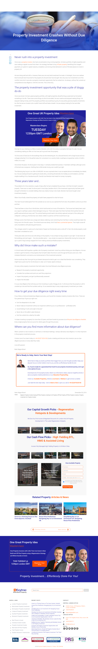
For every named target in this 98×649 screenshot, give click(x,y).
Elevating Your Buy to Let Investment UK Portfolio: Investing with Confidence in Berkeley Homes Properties (46, 613)
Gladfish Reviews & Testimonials (21, 632)
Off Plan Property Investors (72, 395)
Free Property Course (17, 630)
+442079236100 (70, 609)
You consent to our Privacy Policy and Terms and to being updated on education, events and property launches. (73, 482)
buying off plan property (39, 395)
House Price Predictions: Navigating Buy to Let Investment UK (50, 512)
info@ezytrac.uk (70, 624)
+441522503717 (70, 621)
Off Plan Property (61, 395)
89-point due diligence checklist (76, 319)
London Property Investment (19, 604)
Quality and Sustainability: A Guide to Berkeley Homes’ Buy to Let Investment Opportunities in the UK (46, 616)
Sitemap (61, 646)
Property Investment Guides (19, 625)
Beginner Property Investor (26, 395)
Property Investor (32, 397)
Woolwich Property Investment (20, 616)
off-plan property (62, 64)
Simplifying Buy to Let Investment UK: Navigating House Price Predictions (75, 512)
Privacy (54, 646)
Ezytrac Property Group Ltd (45, 646)
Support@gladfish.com (72, 612)
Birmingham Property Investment (21, 609)
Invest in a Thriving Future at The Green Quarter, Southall (26, 512)
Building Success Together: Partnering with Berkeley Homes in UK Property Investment (46, 623)
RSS (58, 646)
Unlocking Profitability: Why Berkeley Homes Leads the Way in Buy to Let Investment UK (46, 619)
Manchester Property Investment (20, 606)
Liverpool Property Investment (20, 611)
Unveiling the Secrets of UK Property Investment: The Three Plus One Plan (46, 633)
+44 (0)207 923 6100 (41, 338)
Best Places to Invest (17, 620)
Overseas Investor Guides (19, 622)
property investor (27, 62)
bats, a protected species (64, 222)
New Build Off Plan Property (19, 627)
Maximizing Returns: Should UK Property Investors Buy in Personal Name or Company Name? (46, 629)
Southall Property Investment (20, 614)
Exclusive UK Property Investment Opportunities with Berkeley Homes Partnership (46, 626)
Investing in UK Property (51, 395)
